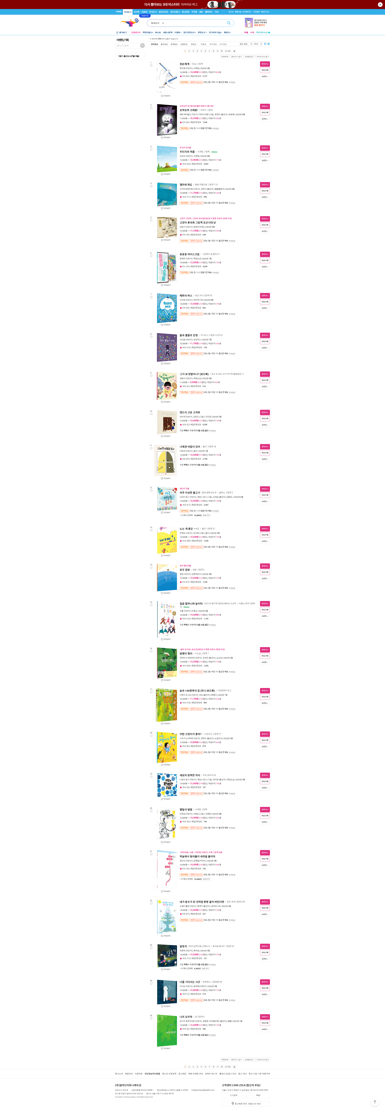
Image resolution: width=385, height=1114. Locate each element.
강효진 (196, 417)
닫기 (380, 4)
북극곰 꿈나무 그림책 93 (223, 946)
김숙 (201, 695)
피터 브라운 (204, 114)
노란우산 (218, 738)
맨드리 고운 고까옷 (190, 412)
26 (187, 122)
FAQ (258, 1095)
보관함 (264, 76)
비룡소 (194, 611)
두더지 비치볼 (185, 148)
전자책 (136, 12)
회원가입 (238, 12)
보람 (181, 574)
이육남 (196, 814)
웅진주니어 (198, 300)
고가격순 (223, 44)
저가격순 (213, 44)
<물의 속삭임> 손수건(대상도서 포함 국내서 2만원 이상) (202, 649)
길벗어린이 (196, 574)
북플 (246, 32)
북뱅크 (214, 695)
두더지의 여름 (187, 151)
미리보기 (167, 96)
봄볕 (230, 1021)
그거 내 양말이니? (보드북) (194, 374)
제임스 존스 (202, 497)
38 (188, 541)
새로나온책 (167, 32)
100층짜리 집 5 (224, 690)
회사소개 (119, 1074)
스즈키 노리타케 (186, 738)
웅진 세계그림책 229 (236, 902)
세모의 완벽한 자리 (190, 775)
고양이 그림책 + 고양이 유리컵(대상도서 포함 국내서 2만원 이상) (206, 218)
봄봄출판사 (219, 189)
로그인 (231, 12)
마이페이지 (247, 12)
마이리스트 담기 (263, 56)
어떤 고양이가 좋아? (191, 734)
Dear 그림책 (197, 64)
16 (187, 868)
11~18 (227, 51)
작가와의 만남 (215, 32)
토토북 (231, 114)
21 (188, 505)
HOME (119, 12)
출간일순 (164, 44)
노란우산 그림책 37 (212, 734)
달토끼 (183, 946)
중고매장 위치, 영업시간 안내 (248, 1104)
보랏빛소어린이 (200, 986)
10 (222, 51)
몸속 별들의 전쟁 (189, 335)
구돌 (181, 611)
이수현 (182, 300)
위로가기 (374, 1102)
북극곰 (196, 951)
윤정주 (182, 258)
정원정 (205, 1021)
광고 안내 (242, 1074)
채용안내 (129, 1074)
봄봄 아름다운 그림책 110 (206, 184)
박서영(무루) (214, 1021)
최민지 (182, 861)
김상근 (182, 156)
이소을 (182, 340)
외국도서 (153, 12)
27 (187, 582)
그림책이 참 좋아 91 (211, 254)
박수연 (182, 417)
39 (188, 666)
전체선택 (225, 56)
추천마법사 (147, 32)
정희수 (203, 738)
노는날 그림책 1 (202, 653)
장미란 (216, 779)
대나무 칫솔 (184, 488)
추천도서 (202, 32)
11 (188, 197)
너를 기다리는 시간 (190, 982)
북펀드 (227, 32)
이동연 (182, 451)
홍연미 (217, 114)
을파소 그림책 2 (226, 492)
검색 (229, 23)
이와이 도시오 (185, 695)
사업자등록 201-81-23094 (141, 1090)
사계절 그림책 (203, 152)
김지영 (196, 533)
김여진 (205, 658)
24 (188, 164)
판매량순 (154, 44)
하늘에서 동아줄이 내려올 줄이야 (197, 856)
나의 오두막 (186, 1016)
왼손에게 (184, 64)
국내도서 (127, 12)
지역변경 (232, 82)
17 (188, 958)
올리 (195, 451)
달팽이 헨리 (186, 653)
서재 (252, 32)
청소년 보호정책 (169, 1074)
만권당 (144, 12)
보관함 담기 (249, 56)
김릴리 (182, 378)
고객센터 (256, 12)
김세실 (216, 497)
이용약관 (138, 1074)
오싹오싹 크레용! (189, 110)
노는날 (219, 658)
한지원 (182, 68)
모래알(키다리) (200, 861)
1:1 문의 (233, 1095)
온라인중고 (175, 12)
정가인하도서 (189, 32)
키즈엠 (208, 417)
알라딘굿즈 (163, 12)
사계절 (196, 68)
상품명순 (184, 44)
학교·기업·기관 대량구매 (259, 1074)
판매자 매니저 (211, 1074)
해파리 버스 (186, 295)
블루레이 (209, 12)
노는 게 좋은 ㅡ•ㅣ (189, 528)
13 (188, 347)
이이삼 (182, 986)
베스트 (158, 32)
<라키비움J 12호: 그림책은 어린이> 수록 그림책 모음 (201, 852)
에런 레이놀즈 (185, 114)
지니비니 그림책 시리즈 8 (211, 335)
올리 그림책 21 (208, 528)
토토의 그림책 (206, 110)
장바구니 (265, 12)
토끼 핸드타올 (185, 566)
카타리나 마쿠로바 (187, 658)
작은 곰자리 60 (209, 775)
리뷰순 (203, 44)
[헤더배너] (257, 23)
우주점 (194, 12)
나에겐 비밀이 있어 (190, 446)
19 (187, 235)
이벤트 (177, 32)
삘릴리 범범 (186, 809)
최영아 (182, 951)
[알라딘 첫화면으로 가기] (131, 23)
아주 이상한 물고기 (190, 492)
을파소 (230, 497)
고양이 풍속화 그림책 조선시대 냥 (198, 222)
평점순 (193, 44)
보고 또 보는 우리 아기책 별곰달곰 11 (227, 374)
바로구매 (265, 70)
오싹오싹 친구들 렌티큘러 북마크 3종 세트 (197, 106)
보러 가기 (206, 515)
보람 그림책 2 (199, 569)
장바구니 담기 (236, 56)
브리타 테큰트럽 (186, 189)
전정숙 (182, 533)
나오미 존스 (184, 497)
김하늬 (203, 189)
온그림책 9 (200, 1017)
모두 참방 (185, 569)
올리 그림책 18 (209, 446)
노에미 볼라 (184, 906)
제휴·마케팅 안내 (195, 1074)
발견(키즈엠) (199, 227)
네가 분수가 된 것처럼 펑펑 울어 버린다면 (202, 901)
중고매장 (185, 12)
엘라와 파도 (186, 184)
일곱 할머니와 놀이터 (191, 603)
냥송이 (182, 227)
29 (187, 308)
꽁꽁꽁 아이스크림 (190, 254)
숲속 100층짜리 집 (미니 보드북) (197, 690)
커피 (217, 12)
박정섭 (182, 814)
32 (187, 76)
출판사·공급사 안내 (227, 1074)
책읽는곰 (197, 258)
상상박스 (197, 340)
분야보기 (123, 32)
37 (187, 914)
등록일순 (174, 44)
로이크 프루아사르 (187, 1021)
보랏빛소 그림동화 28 (212, 982)
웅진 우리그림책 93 (203, 295)
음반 (201, 12)
